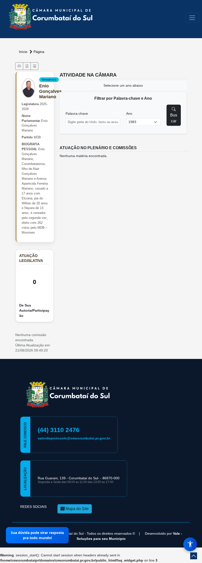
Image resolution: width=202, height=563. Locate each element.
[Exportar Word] (34, 66)
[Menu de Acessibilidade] (190, 544)
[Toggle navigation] (192, 18)
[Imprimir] (19, 66)
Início (23, 52)
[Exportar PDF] (27, 66)
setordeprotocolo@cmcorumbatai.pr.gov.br (74, 438)
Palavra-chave (77, 113)
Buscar (173, 118)
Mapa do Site (77, 509)
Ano (129, 113)
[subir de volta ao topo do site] (193, 555)
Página (39, 52)
